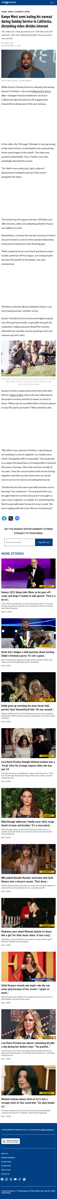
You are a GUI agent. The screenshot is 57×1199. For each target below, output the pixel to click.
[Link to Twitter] (11, 1179)
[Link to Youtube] (15, 1179)
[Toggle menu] (53, 2)
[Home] (8, 2)
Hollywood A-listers (41, 91)
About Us (4, 1153)
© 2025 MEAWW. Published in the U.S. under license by (21, 1130)
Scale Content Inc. (47, 1130)
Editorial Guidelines (8, 1158)
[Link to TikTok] (19, 1179)
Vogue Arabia (16, 394)
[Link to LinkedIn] (24, 1179)
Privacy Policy (6, 1162)
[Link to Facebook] (2, 1179)
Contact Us (5, 1174)
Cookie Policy (6, 1166)
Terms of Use (5, 1170)
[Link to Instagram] (6, 1179)
